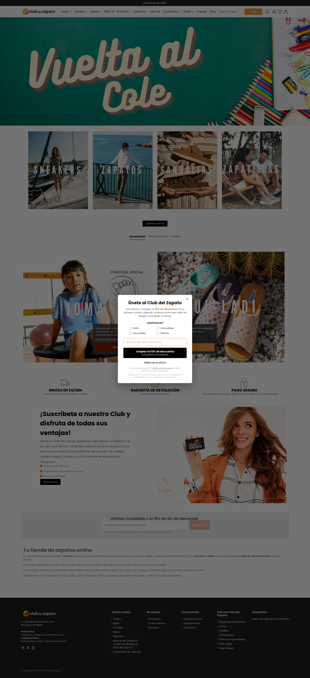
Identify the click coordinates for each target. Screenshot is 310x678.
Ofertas (164, 333)
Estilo (136, 328)
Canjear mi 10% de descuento (155, 353)
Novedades (139, 333)
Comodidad (167, 328)
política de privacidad (162, 368)
